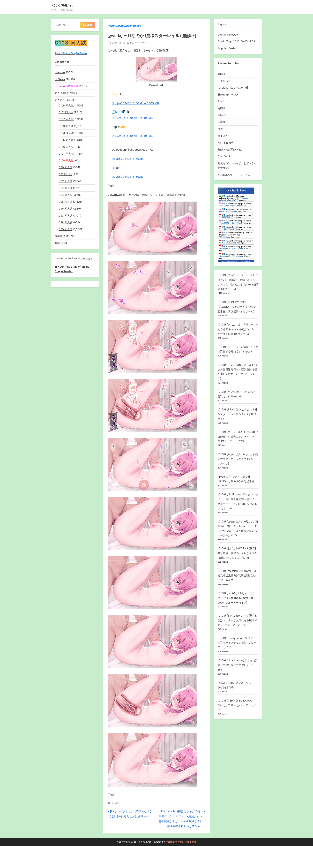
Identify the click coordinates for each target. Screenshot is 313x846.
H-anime (60, 72)
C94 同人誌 (66, 194)
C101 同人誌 (66, 112)
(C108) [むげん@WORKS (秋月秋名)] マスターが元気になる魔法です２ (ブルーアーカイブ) (238, 620)
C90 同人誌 (65, 167)
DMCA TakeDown (229, 34)
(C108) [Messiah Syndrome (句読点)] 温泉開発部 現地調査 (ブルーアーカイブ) (237, 575)
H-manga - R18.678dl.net (235, 210)
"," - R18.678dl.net (226, 229)
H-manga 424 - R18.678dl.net (231, 248)
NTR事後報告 (226, 142)
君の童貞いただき (228, 94)
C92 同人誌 (65, 181)
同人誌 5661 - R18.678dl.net (230, 223)
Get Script (226, 261)
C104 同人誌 (66, 133)
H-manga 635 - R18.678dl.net (231, 256)
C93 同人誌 (65, 188)
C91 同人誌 (65, 174)
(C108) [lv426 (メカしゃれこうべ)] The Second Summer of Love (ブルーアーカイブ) (236, 598)
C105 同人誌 (66, 140)
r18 (131, 42)
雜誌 (57, 243)
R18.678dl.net (62, 5)
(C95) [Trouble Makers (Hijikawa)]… (233, 199)
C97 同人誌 (65, 215)
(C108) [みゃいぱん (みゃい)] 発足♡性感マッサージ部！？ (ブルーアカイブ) (238, 459)
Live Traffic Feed (236, 190)
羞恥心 (221, 115)
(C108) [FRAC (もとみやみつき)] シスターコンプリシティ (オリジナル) (237, 414)
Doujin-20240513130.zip (127, 158)
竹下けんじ (224, 135)
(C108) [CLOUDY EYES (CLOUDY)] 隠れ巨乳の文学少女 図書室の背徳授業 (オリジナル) (237, 307)
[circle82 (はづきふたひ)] (233, 87)
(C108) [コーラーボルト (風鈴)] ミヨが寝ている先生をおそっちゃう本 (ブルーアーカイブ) (238, 436)
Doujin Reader (64, 271)
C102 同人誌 (66, 119)
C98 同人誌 (65, 222)
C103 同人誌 (66, 126)
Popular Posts (226, 48)
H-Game (60, 79)
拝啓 (220, 128)
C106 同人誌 (66, 146)
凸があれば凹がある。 (231, 149)
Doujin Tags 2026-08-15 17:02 (236, 41)
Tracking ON (245, 261)
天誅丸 (221, 122)
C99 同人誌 (65, 229)
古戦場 (221, 108)
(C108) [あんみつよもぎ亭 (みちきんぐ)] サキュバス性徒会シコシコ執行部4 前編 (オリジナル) (238, 329)
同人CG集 (60, 93)
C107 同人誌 (66, 153)
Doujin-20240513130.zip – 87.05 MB (135, 103)
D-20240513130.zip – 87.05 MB (132, 118)
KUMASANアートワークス (234, 174)
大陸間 (221, 74)
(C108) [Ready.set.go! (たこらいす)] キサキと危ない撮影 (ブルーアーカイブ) (237, 642)
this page (86, 258)
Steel (221, 101)
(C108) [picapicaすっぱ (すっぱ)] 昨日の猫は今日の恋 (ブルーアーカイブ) (237, 665)
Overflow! (224, 156)
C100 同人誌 (66, 105)
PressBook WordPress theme (180, 841)
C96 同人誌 (65, 208)
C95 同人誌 (65, 201)
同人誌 (115, 803)
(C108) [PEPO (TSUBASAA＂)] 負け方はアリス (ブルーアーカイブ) (237, 705)
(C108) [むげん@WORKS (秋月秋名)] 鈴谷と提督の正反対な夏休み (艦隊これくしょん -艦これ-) (238, 553)
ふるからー (224, 80)
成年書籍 (60, 236)
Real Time (235, 261)
